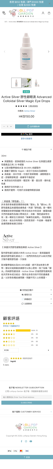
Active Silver (29, 111)
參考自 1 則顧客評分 (11, 326)
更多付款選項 (26, 138)
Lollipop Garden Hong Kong (21, 13)
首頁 (6, 21)
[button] (9, 330)
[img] (16, 358)
